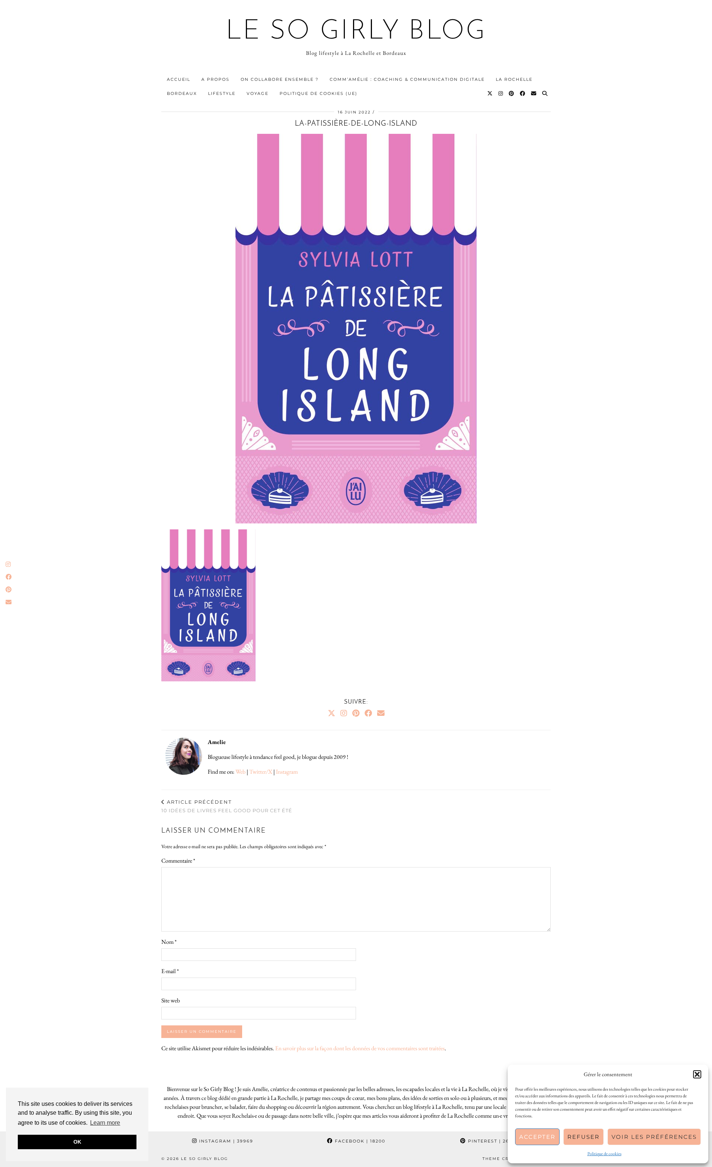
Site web (170, 1000)
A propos (215, 79)
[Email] (534, 93)
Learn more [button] (105, 1123)
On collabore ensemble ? (280, 79)
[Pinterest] (512, 93)
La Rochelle (514, 79)
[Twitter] (490, 93)
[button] (697, 1074)
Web (240, 772)
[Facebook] (523, 93)
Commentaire (178, 860)
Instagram (287, 772)
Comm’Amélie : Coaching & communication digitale (407, 79)
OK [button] (77, 1142)
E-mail (170, 971)
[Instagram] (501, 93)
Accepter (537, 1136)
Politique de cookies (604, 1154)
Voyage (257, 93)
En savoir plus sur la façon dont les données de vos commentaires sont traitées (360, 1048)
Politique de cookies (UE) (318, 93)
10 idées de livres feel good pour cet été (226, 806)
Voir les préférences (654, 1136)
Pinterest (492, 1141)
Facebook (359, 1141)
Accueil (178, 79)
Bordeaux (182, 93)
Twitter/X (260, 772)
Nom (169, 942)
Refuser (583, 1136)
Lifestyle (221, 93)
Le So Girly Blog (356, 32)
